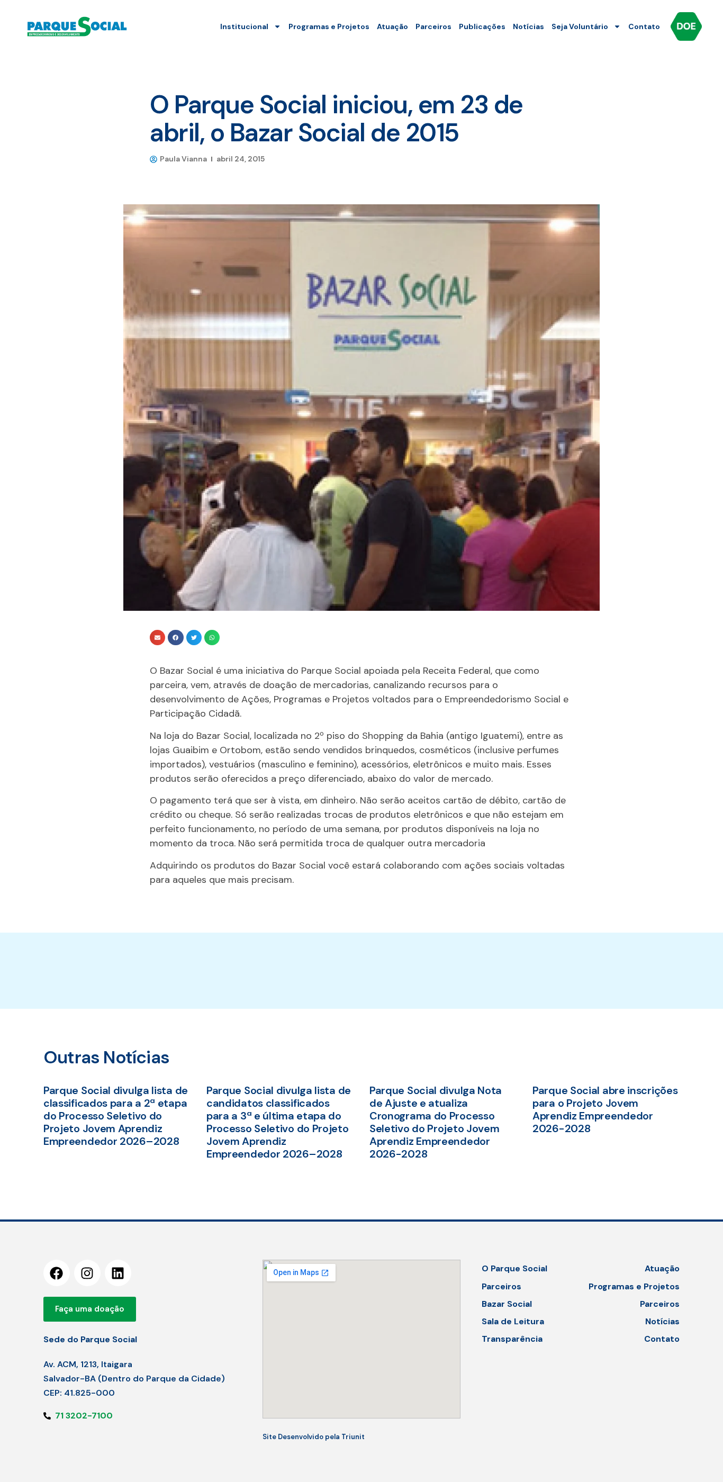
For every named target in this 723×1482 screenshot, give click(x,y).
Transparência (512, 1338)
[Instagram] (87, 1273)
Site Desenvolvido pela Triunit (314, 1436)
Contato (644, 26)
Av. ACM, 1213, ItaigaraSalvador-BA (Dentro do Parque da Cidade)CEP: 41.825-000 (134, 1378)
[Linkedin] (118, 1273)
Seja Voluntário (580, 26)
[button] (157, 637)
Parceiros (433, 26)
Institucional (244, 26)
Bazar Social (507, 1303)
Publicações (482, 26)
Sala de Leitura (513, 1321)
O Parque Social (514, 1268)
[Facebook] (56, 1273)
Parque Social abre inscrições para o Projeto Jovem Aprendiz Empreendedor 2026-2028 (604, 1109)
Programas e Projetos (328, 26)
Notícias (528, 26)
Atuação (392, 26)
